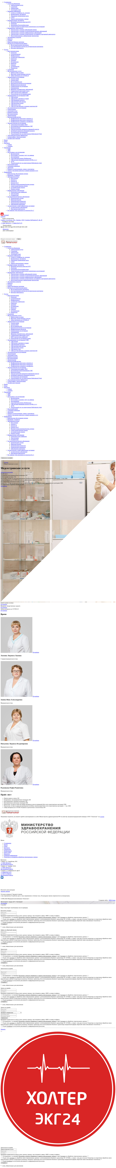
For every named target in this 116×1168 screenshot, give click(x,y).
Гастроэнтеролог (16, 54)
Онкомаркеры (15, 88)
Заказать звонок (5, 891)
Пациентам (7, 147)
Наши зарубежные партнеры (15, 42)
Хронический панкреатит (18, 203)
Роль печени (14, 178)
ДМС (9, 150)
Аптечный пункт (16, 9)
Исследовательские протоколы (20, 45)
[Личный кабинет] (1, 232)
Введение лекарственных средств (20, 74)
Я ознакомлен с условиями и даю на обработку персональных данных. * (45, 917)
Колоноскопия (15, 154)
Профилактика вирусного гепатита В (22, 120)
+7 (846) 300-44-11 (6, 223)
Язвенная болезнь (16, 199)
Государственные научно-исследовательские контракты (27, 46)
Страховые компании (13, 166)
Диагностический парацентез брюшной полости (25, 129)
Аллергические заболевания (19, 207)
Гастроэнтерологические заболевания (18, 196)
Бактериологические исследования (21, 83)
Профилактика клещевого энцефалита (22, 121)
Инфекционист (15, 55)
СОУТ (13, 17)
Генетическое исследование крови (21, 94)
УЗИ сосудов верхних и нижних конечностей (24, 106)
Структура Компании (13, 3)
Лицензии (14, 23)
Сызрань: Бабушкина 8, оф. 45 (33, 220)
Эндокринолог (15, 66)
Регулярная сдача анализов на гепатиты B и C (20, 210)
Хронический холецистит (18, 201)
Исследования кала (16, 81)
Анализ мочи (15, 80)
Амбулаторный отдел (17, 5)
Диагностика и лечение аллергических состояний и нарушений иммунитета (33, 34)
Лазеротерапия (11, 115)
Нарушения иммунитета (18, 209)
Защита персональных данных (20, 19)
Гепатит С (14, 180)
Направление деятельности (15, 28)
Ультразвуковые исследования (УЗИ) (18, 95)
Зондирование (15, 157)
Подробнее (4, 486)
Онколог (13, 65)
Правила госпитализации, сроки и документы (20, 169)
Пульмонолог (15, 62)
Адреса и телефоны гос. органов (20, 13)
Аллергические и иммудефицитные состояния (20, 206)
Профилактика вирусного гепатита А (22, 118)
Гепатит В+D (15, 183)
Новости (9, 39)
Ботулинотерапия (12, 114)
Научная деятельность (17, 48)
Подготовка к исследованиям (16, 152)
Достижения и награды (14, 37)
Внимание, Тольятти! (13, 175)
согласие (12, 919)
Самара (9, 144)
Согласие (63, 917)
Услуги (6, 49)
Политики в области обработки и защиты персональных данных (37, 917)
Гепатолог (14, 52)
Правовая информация (14, 11)
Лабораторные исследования (15, 77)
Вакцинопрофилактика (14, 117)
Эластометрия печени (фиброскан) (17, 135)
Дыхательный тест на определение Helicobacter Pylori (26, 134)
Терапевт (13, 60)
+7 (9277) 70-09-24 (6, 873)
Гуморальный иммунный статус (20, 91)
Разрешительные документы (15, 20)
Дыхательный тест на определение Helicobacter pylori (26, 163)
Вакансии (7, 854)
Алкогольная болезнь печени (19, 186)
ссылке (102, 816)
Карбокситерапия (12, 112)
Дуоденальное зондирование (19, 132)
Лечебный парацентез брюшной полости (23, 131)
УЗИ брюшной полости (18, 100)
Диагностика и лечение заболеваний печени (24, 29)
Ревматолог (14, 68)
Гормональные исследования (19, 86)
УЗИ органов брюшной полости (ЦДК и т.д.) (24, 160)
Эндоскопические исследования (16, 108)
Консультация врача (13, 51)
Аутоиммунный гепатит (18, 187)
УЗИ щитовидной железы (18, 101)
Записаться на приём (7, 472)
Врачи (6, 140)
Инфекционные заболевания (15, 190)
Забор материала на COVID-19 (20, 75)
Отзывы (9, 40)
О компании (7, 2)
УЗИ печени (14, 97)
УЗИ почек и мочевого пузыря (20, 98)
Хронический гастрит (17, 198)
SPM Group (112, 900)
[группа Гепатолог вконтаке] (13, 888)
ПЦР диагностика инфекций (19, 92)
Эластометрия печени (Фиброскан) (21, 158)
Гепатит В (14, 181)
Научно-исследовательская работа (17, 43)
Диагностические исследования (16, 123)
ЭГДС (12, 161)
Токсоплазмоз (15, 193)
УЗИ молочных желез (17, 103)
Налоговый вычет (12, 164)
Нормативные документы (18, 14)
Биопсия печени (15, 127)
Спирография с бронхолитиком (16, 137)
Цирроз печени (15, 189)
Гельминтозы (15, 195)
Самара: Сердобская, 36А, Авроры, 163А (12, 220)
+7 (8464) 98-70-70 (17, 223)
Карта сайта (7, 852)
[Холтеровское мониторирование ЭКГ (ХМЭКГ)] (58, 1146)
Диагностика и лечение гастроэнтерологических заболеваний (29, 31)
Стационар (14, 6)
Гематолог (14, 59)
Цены (5, 141)
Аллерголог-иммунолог (18, 57)
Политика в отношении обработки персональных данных (21, 857)
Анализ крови (15, 78)
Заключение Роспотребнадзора (20, 25)
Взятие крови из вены (17, 72)
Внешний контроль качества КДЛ (20, 22)
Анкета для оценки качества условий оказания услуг (22, 170)
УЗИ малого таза (16, 104)
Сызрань (9, 146)
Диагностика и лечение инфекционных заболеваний (26, 32)
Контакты (7, 143)
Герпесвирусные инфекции (19, 192)
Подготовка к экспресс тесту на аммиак (22, 155)
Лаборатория (14, 8)
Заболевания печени (13, 176)
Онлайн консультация (13, 138)
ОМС (9, 149)
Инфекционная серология (18, 85)
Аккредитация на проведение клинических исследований (28, 26)
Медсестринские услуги (14, 71)
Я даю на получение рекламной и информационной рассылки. (24, 922)
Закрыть (3, 1029)
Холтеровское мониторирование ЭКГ (22, 126)
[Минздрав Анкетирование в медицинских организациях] (35, 837)
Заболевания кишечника (18, 204)
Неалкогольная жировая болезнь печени (22, 184)
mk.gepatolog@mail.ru (7, 864)
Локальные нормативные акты (20, 16)
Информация (8, 172)
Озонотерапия (11, 109)
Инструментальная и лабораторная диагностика (25, 36)
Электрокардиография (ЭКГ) (19, 124)
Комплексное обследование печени (17, 173)
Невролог (13, 63)
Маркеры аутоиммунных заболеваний (22, 89)
